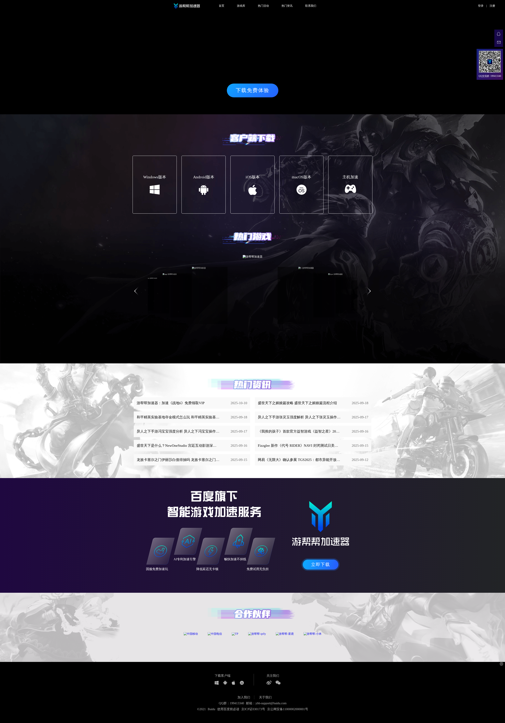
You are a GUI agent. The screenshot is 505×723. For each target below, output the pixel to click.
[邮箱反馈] (498, 42)
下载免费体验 (252, 90)
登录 (480, 5)
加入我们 (244, 697)
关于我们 (265, 697)
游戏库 (241, 5)
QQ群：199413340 (231, 703)
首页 (221, 5)
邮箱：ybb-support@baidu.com (266, 703)
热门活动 (263, 5)
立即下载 (320, 564)
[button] (368, 291)
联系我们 (310, 5)
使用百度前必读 (228, 709)
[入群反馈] (498, 34)
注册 (492, 5)
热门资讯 (287, 5)
